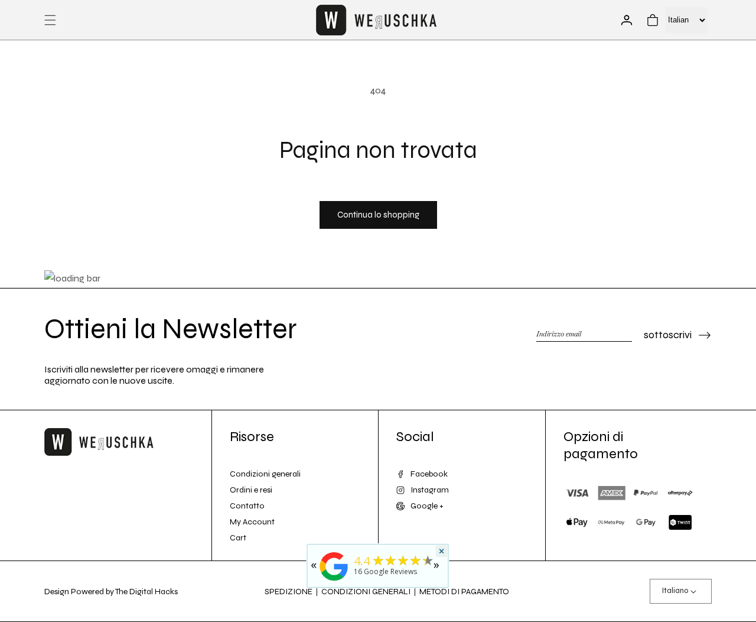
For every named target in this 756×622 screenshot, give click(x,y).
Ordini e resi (251, 490)
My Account (252, 522)
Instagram (429, 490)
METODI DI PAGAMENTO (464, 592)
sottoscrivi (668, 334)
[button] (50, 20)
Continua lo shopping (378, 214)
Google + (427, 506)
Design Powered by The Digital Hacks (111, 592)
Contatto (247, 506)
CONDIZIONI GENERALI (365, 592)
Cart (238, 538)
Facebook (429, 474)
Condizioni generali (265, 474)
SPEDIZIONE (288, 592)
